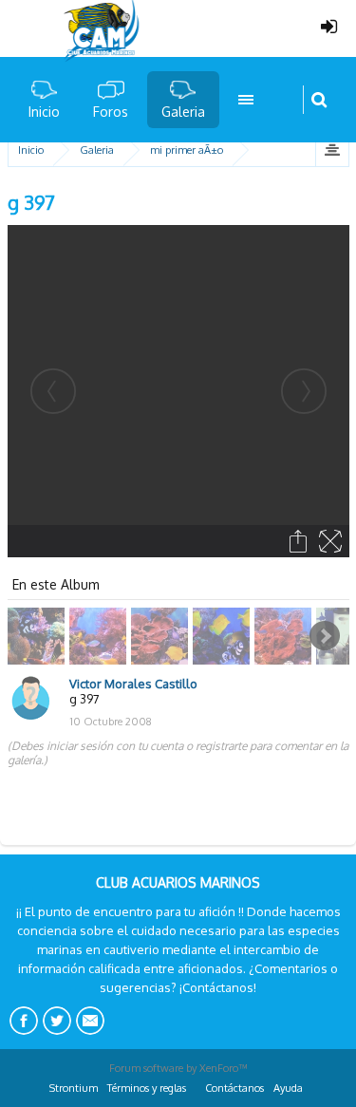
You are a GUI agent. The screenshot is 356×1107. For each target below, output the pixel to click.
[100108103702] (285, 636)
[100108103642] (100, 636)
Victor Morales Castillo (133, 683)
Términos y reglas (146, 1088)
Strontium (73, 1088)
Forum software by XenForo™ (178, 1068)
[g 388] (38, 636)
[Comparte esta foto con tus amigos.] (299, 541)
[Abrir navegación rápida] (331, 150)
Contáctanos (234, 1088)
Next (324, 636)
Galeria (183, 111)
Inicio (44, 111)
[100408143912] (162, 636)
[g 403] (223, 636)
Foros (110, 111)
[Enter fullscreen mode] (331, 541)
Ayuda (288, 1088)
